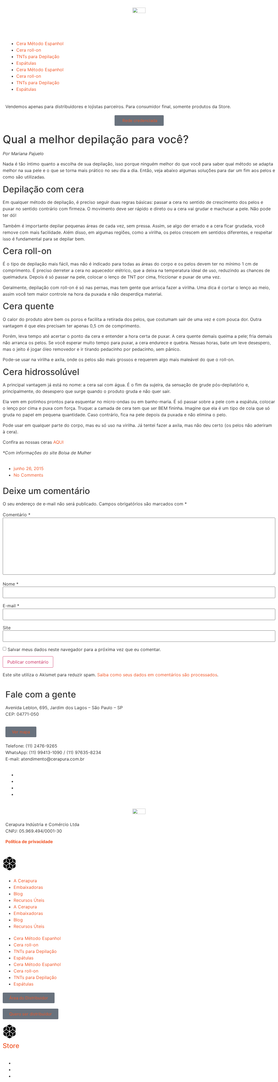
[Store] (9, 1031)
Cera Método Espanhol (40, 43)
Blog (18, 893)
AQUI (58, 442)
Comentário (16, 514)
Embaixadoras (28, 887)
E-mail (11, 605)
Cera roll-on (28, 50)
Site (7, 628)
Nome (10, 584)
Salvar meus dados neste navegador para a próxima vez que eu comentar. (84, 649)
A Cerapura (25, 880)
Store (11, 1046)
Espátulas (26, 63)
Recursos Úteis (29, 900)
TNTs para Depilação (37, 56)
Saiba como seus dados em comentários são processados (157, 674)
